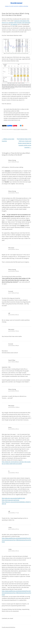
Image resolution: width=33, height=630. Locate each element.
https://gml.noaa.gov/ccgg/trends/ (10, 500)
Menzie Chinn (24, 129)
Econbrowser (16, 3)
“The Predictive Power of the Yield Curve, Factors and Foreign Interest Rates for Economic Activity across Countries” (24, 143)
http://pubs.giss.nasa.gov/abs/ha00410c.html (13, 498)
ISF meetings (14, 24)
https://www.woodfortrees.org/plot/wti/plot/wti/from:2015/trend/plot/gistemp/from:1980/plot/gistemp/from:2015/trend (16, 540)
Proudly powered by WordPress (8, 627)
